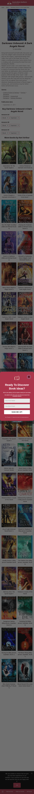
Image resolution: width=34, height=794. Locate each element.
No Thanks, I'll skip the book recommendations (17, 417)
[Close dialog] (29, 377)
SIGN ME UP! (17, 412)
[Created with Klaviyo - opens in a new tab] (17, 421)
